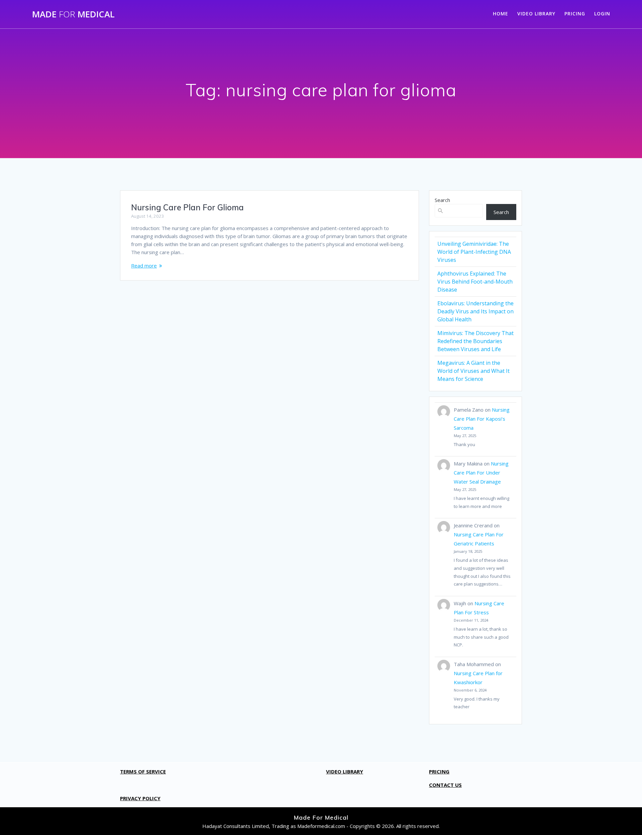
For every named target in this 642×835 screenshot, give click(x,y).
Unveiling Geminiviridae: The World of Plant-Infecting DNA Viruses (474, 252)
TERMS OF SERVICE (143, 771)
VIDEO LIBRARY (536, 13)
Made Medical (73, 14)
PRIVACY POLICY (140, 798)
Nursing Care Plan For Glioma (187, 207)
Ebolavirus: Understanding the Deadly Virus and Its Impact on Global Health (475, 311)
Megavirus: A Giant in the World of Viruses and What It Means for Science (473, 371)
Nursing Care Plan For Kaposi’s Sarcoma (482, 418)
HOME (500, 13)
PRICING (574, 13)
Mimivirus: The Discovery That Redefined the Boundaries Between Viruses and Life (475, 341)
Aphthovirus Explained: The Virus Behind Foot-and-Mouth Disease (475, 281)
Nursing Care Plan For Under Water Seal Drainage (481, 472)
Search (442, 200)
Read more (144, 265)
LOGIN (602, 13)
